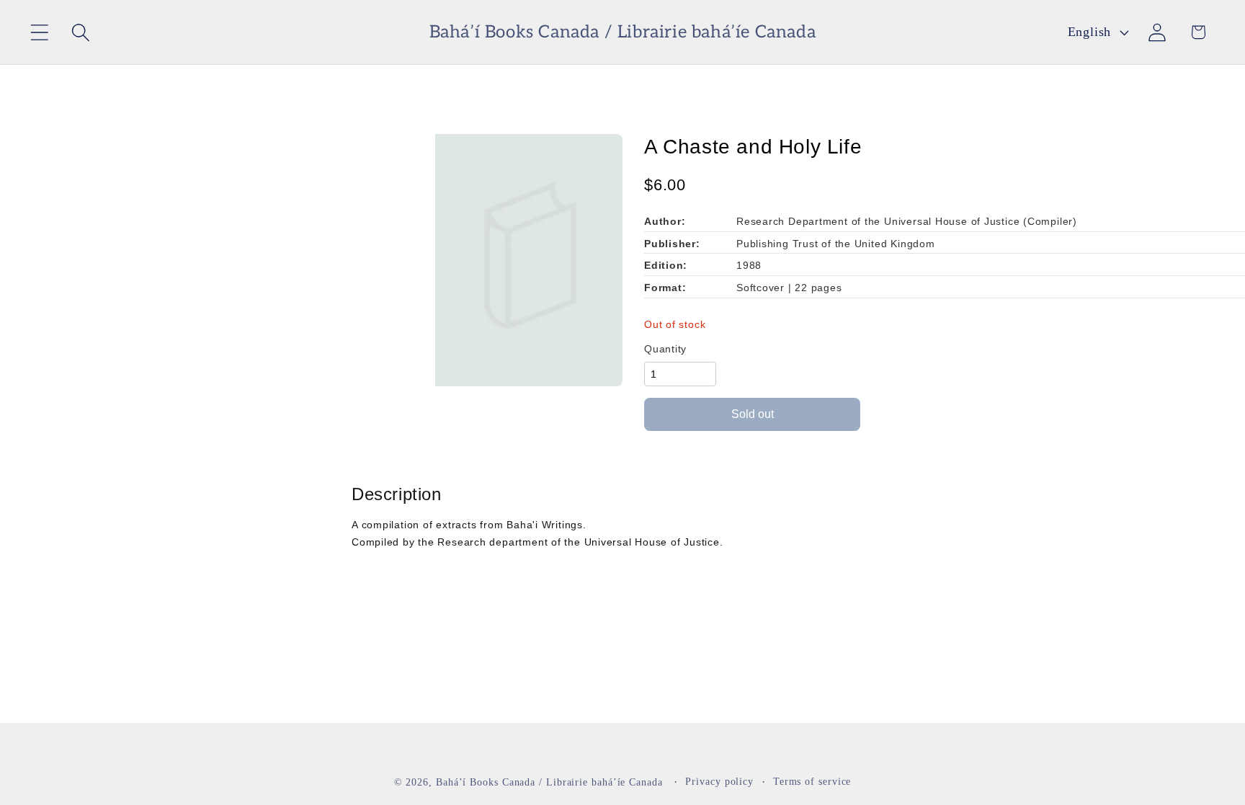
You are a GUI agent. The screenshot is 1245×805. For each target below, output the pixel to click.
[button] (39, 32)
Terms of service (812, 781)
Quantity (665, 349)
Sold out (752, 414)
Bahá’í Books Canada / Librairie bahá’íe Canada (549, 782)
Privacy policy (719, 781)
